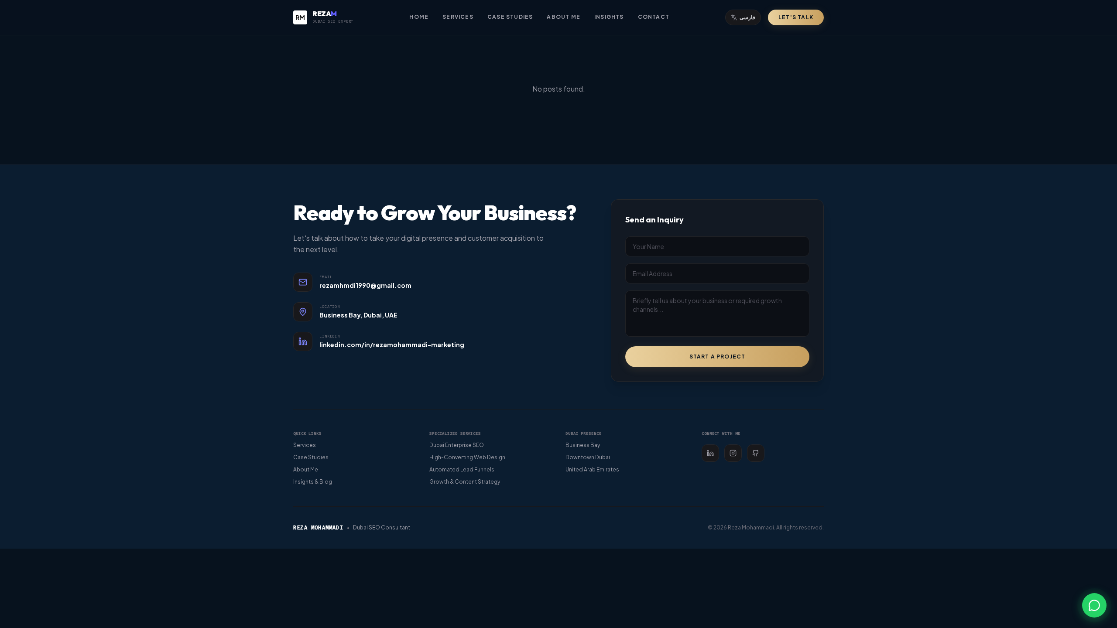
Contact (653, 17)
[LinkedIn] (710, 453)
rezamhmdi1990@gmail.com (365, 285)
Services (457, 17)
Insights (609, 17)
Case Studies (510, 17)
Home (418, 17)
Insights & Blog (312, 481)
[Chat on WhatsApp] (1094, 605)
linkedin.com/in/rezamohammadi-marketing (391, 344)
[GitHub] (755, 453)
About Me (563, 17)
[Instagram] (733, 453)
